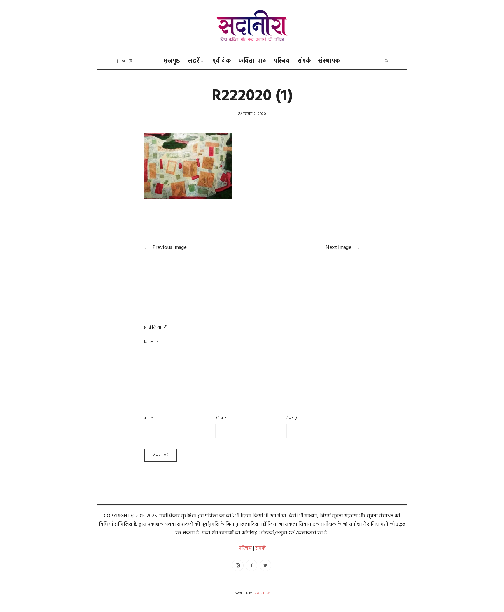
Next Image (343, 248)
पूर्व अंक (221, 61)
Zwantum (262, 593)
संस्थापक (329, 61)
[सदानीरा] (252, 26)
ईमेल (221, 418)
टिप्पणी (151, 342)
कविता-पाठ (252, 61)
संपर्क (304, 61)
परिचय (282, 61)
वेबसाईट (293, 418)
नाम (148, 418)
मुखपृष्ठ (172, 61)
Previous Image (165, 248)
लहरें (193, 61)
